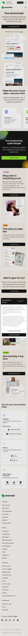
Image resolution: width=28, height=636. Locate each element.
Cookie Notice (14, 325)
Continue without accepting (20, 301)
